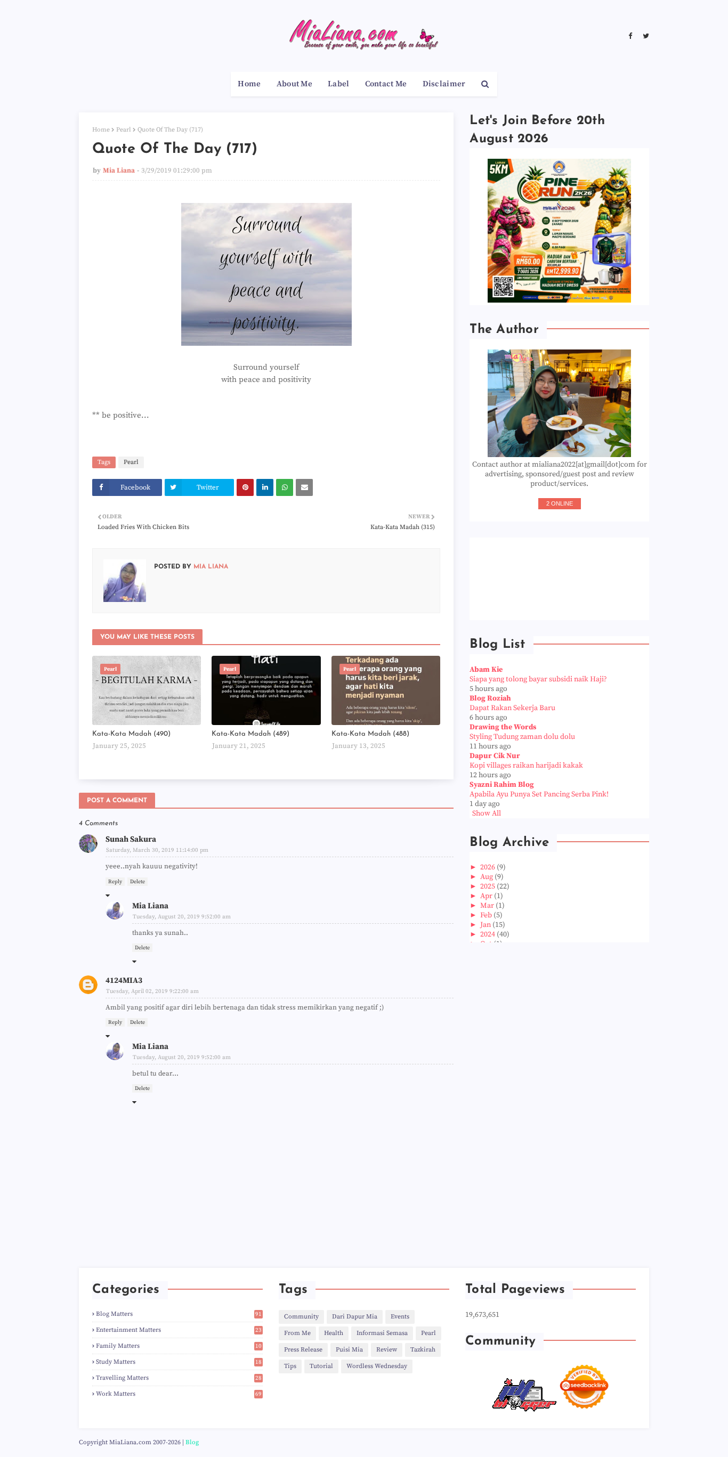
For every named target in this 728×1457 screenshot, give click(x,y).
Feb (487, 915)
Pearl (123, 130)
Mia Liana (119, 170)
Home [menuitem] (249, 84)
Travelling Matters (179, 1378)
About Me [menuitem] (294, 84)
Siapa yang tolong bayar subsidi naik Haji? (538, 679)
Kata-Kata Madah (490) (131, 733)
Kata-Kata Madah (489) (250, 733)
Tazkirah (422, 1350)
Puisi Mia (349, 1350)
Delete (137, 881)
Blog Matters (179, 1314)
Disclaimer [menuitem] (444, 84)
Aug (487, 877)
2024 (488, 934)
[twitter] (644, 36)
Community (301, 1317)
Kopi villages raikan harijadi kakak (526, 765)
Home (101, 130)
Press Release (303, 1350)
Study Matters (179, 1362)
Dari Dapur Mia (354, 1317)
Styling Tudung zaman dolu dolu (522, 737)
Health (333, 1333)
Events (400, 1317)
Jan (486, 925)
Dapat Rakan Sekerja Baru (512, 708)
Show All (486, 813)
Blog (192, 1442)
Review (386, 1350)
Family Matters (179, 1346)
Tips (290, 1366)
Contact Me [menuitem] (386, 84)
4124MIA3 (124, 980)
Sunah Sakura (131, 839)
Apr (487, 896)
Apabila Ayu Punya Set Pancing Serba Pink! (539, 794)
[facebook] (630, 36)
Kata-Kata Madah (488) (370, 733)
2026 (488, 867)
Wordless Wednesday (376, 1366)
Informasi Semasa (382, 1333)
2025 (488, 886)
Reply (115, 881)
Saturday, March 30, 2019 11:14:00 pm (157, 850)
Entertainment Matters (179, 1330)
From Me (297, 1333)
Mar (488, 905)
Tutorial (321, 1366)
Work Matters (179, 1394)
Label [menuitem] (339, 84)
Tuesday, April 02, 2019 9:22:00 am (152, 991)
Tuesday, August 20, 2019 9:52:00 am (182, 917)
